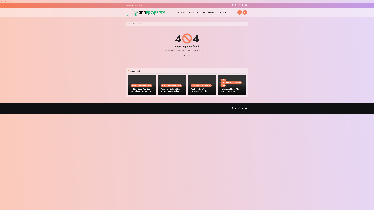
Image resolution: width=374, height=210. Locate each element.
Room (222, 12)
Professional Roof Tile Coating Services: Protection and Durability (231, 91)
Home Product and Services (141, 85)
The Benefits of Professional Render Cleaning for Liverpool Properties (200, 92)
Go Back (187, 56)
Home (223, 80)
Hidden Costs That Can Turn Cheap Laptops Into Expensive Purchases (141, 91)
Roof (223, 85)
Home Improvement (210, 12)
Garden (196, 12)
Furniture (187, 12)
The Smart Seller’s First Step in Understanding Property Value (170, 91)
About (178, 12)
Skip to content (5, 1)
